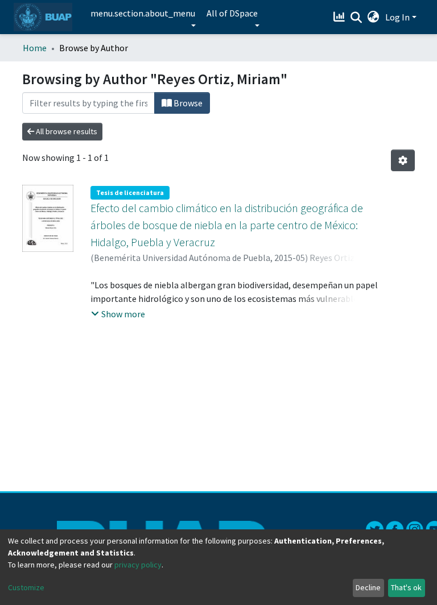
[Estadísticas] (340, 17)
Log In (397, 17)
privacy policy (138, 565)
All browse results (65, 131)
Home (35, 47)
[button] (373, 17)
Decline (368, 587)
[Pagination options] (403, 160)
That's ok (406, 587)
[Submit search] (356, 17)
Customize (26, 587)
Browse (187, 103)
